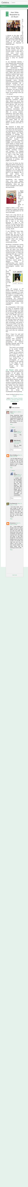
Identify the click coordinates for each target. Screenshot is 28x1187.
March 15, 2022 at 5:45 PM (15, 523)
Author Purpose (14, 398)
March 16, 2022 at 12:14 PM (17, 442)
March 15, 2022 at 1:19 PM (16, 504)
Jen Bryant (15, 430)
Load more (14, 575)
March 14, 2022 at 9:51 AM (16, 455)
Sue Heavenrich (13, 503)
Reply (11, 424)
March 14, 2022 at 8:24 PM (18, 475)
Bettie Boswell (17, 440)
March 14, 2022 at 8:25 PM (18, 432)
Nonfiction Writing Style (17, 399)
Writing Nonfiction (14, 401)
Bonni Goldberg (13, 455)
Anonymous (13, 523)
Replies (13, 427)
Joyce (11, 412)
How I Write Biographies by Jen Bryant (14, 14)
